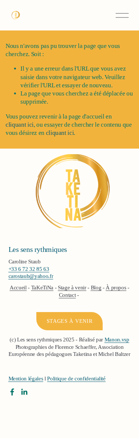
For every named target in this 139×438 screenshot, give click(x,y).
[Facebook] (12, 392)
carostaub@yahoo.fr (31, 276)
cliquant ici (20, 124)
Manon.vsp (117, 340)
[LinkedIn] (24, 392)
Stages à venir (70, 321)
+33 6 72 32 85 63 (29, 269)
